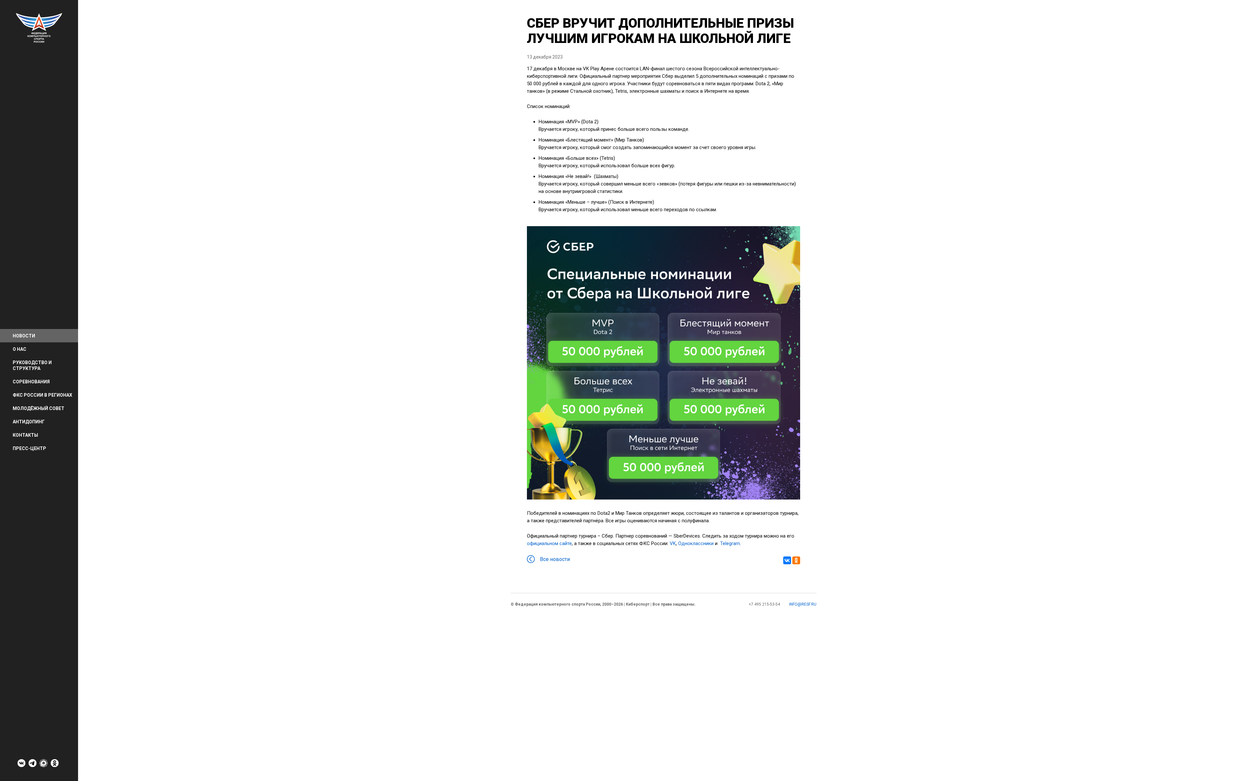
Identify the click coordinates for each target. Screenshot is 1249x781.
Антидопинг (29, 421)
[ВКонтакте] (787, 560)
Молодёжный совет (38, 408)
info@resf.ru (802, 604)
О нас (19, 349)
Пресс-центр (29, 448)
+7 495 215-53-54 (764, 604)
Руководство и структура (32, 365)
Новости (24, 335)
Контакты (25, 435)
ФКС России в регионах (42, 395)
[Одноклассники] (796, 560)
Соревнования (31, 381)
